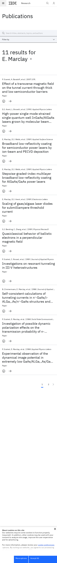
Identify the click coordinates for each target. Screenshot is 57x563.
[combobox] (28, 39)
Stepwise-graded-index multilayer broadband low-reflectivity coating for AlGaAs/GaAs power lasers (26, 177)
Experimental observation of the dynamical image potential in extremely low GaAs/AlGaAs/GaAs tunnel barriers (28, 357)
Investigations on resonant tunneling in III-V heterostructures (28, 265)
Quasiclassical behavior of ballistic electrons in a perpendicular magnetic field (27, 237)
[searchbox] (28, 33)
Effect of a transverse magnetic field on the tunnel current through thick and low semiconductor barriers (28, 88)
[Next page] (53, 384)
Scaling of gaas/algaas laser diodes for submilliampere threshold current (27, 207)
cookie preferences (46, 545)
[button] (55, 529)
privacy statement (41, 550)
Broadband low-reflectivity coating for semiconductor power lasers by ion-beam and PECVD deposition (27, 147)
